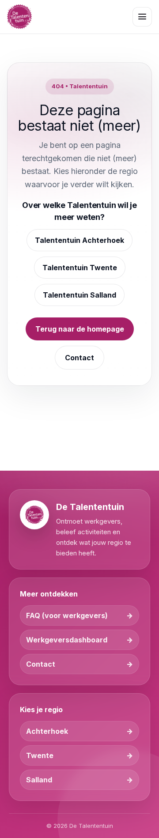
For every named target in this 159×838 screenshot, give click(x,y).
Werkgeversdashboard (66, 639)
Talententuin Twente (79, 267)
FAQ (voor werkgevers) (67, 615)
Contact (79, 357)
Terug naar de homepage (79, 329)
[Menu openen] (142, 16)
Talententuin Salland (79, 295)
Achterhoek (47, 731)
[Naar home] (19, 16)
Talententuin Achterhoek (79, 240)
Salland (39, 779)
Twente (39, 755)
